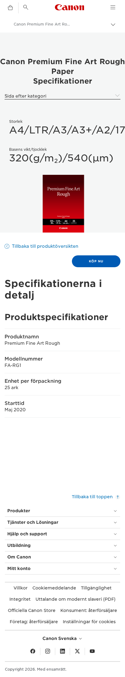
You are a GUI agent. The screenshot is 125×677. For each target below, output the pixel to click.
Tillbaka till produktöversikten (45, 246)
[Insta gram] (48, 651)
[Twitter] (77, 651)
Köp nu (96, 261)
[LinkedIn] (62, 651)
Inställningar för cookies (89, 621)
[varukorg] (10, 7)
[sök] (26, 7)
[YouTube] (92, 651)
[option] (62, 204)
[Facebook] (33, 651)
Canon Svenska (60, 638)
